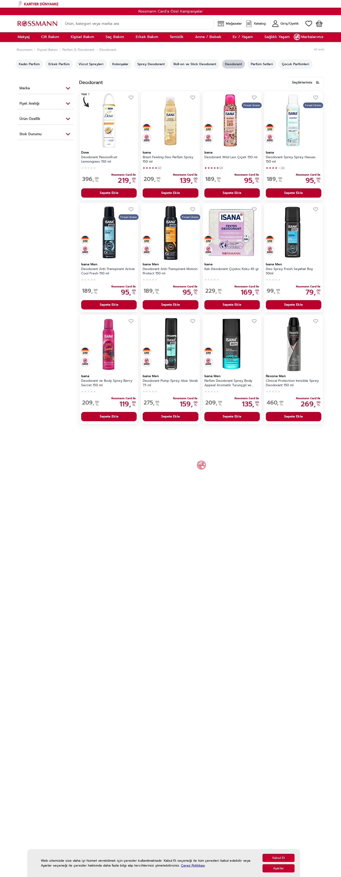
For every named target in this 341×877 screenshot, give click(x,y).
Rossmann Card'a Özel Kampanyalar (170, 11)
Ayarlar (278, 868)
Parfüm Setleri (262, 64)
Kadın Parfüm (29, 64)
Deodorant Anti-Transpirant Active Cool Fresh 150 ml (108, 271)
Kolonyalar (120, 64)
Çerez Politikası (193, 865)
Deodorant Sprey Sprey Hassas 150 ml (290, 159)
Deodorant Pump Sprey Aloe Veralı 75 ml (170, 383)
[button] (317, 23)
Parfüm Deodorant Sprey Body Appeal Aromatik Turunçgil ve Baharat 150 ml (228, 383)
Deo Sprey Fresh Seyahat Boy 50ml (289, 271)
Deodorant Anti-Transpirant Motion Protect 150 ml (170, 271)
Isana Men (89, 264)
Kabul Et (278, 857)
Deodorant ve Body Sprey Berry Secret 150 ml (106, 383)
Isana (147, 152)
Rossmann (24, 50)
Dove (85, 152)
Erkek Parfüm (59, 64)
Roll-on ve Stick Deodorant (195, 64)
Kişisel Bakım (47, 50)
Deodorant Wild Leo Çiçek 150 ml (230, 157)
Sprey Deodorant (151, 64)
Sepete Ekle (109, 192)
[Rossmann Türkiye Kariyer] (170, 4)
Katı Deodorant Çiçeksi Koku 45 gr (231, 269)
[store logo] (37, 23)
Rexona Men (276, 376)
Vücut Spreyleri (90, 64)
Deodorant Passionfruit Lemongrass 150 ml (99, 159)
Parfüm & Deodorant (78, 50)
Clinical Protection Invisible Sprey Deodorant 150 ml (292, 383)
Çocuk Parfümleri (295, 64)
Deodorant (233, 64)
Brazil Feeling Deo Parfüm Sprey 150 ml (168, 159)
